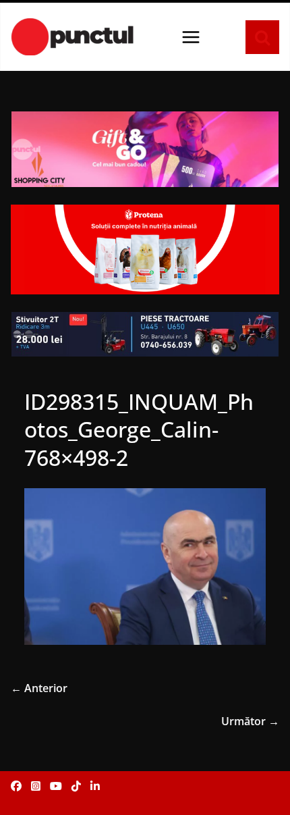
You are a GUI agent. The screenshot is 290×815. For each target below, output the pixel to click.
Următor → (250, 721)
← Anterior (39, 688)
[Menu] (191, 37)
